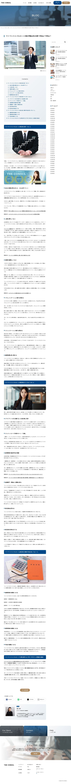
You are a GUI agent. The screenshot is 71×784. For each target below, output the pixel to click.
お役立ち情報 (48, 2)
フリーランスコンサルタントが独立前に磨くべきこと (18, 83)
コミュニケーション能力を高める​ (16, 93)
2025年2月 (52, 130)
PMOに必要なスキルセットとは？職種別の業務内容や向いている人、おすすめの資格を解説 (27, 211)
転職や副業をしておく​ (14, 89)
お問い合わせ (58, 3)
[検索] (65, 42)
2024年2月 (52, 151)
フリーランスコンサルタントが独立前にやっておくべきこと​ (19, 96)
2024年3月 (52, 149)
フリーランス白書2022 (8, 228)
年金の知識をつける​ (14, 116)
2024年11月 (52, 135)
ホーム (2, 27)
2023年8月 (52, 163)
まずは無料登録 (25, 690)
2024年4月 (52, 147)
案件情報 (30, 2)
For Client (7, 731)
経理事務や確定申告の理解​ (15, 102)
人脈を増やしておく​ (14, 87)
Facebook (10, 699)
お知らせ (52, 87)
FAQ (53, 731)
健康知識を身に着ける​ (14, 94)
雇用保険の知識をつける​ (15, 114)
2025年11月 (52, 118)
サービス (24, 2)
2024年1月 (52, 153)
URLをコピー (42, 699)
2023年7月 (52, 165)
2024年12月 (52, 134)
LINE (21, 699)
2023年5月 (52, 169)
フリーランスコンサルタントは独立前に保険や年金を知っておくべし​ (21, 110)
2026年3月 (52, 114)
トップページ (21, 764)
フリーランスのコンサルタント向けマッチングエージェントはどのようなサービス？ (25, 474)
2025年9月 (52, 122)
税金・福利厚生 (53, 100)
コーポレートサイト (40, 772)
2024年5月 (52, 145)
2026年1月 (52, 116)
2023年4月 (52, 171)
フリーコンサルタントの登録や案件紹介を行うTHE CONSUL (16, 661)
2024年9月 (52, 139)
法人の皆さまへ (41, 2)
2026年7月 (52, 110)
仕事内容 (52, 94)
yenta (44, 235)
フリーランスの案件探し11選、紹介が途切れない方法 (19, 255)
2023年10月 (52, 159)
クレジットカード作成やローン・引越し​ (18, 100)
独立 (51, 98)
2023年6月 (52, 167)
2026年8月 (52, 108)
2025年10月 (52, 120)
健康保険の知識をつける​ (15, 112)
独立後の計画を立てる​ (14, 108)
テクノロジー (52, 90)
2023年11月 (52, 157)
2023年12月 (52, 155)
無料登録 (66, 2)
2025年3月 (52, 128)
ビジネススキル (53, 92)
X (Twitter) (31, 699)
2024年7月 (52, 143)
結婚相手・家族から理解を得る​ (16, 104)
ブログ (5, 27)
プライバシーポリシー (40, 769)
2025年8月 (52, 124)
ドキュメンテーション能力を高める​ (17, 91)
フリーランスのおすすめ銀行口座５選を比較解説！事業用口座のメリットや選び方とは (26, 477)
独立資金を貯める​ (13, 106)
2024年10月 (52, 137)
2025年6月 (52, 126)
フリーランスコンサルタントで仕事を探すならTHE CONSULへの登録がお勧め (23, 118)
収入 (9, 27)
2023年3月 (52, 173)
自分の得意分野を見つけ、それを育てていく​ (19, 85)
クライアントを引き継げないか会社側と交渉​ (19, 98)
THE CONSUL (6, 3)
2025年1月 (52, 132)
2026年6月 (52, 112)
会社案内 (35, 2)
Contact (29, 731)
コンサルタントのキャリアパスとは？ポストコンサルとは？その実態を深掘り (24, 214)
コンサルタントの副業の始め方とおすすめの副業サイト (19, 293)
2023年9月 (52, 161)
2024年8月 (52, 141)
